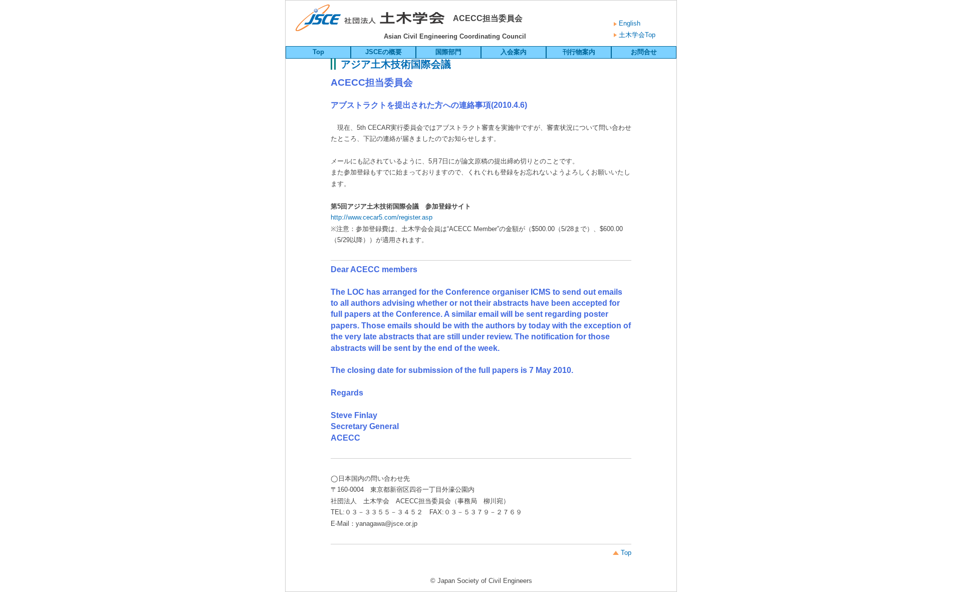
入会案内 (514, 52)
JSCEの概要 (383, 52)
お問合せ (644, 52)
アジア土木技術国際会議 (396, 64)
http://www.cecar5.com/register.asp (381, 217)
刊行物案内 (579, 52)
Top (318, 52)
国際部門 (448, 52)
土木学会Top (636, 35)
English (628, 23)
